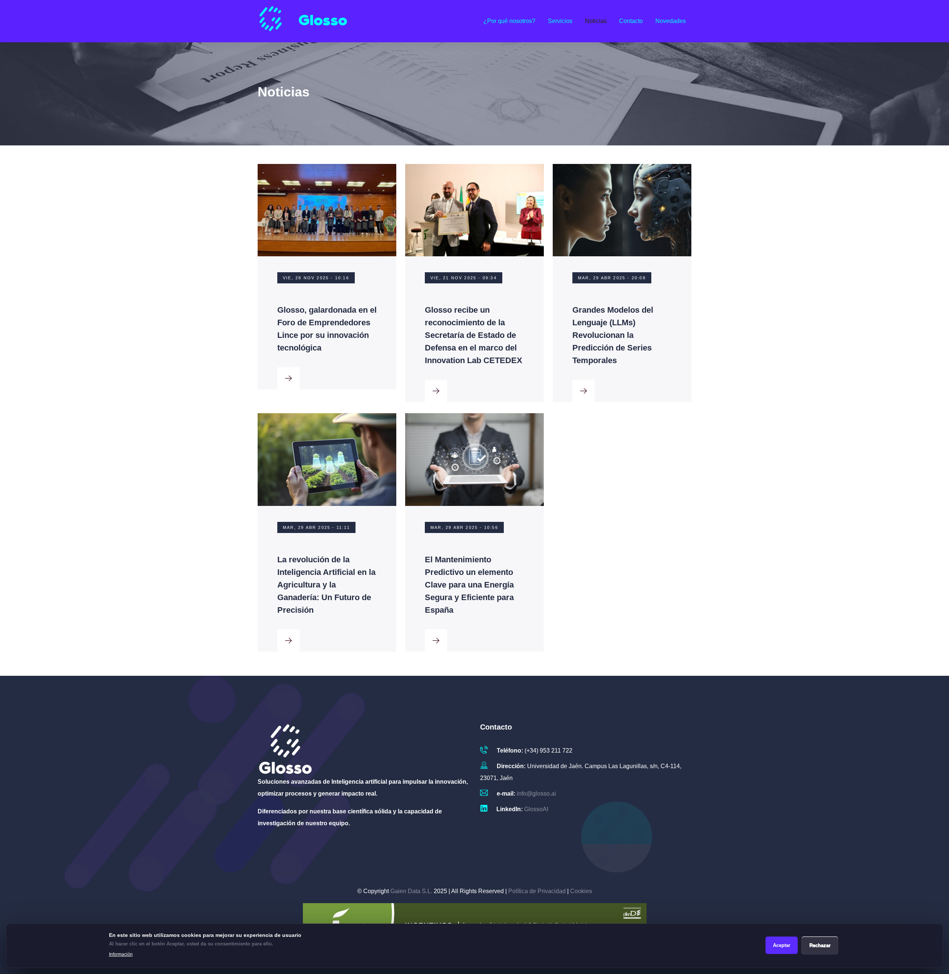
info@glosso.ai (536, 793)
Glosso (322, 21)
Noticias (595, 21)
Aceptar (781, 945)
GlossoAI (536, 809)
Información (121, 954)
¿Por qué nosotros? (509, 21)
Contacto (631, 21)
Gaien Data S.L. (411, 891)
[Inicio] (271, 21)
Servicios (560, 21)
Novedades (670, 21)
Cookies (581, 891)
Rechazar (819, 945)
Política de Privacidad (537, 891)
